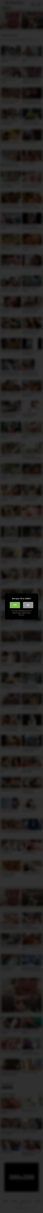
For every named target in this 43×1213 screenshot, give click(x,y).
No (28, 605)
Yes (15, 605)
